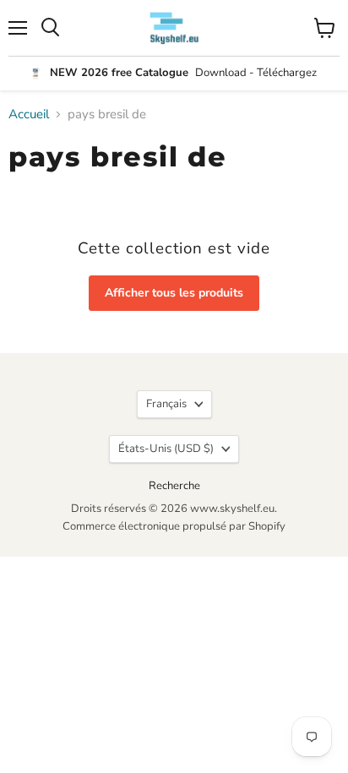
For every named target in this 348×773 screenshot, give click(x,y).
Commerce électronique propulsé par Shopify (174, 526)
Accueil (28, 114)
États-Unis (166, 448)
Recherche (174, 485)
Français (166, 403)
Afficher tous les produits (174, 293)
